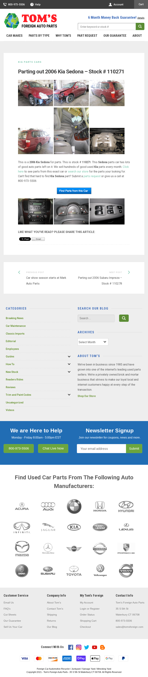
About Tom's (54, 602)
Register (95, 608)
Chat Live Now (53, 448)
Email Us (9, 602)
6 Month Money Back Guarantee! (116, 17)
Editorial (11, 341)
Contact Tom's (55, 608)
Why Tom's (63, 35)
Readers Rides (14, 379)
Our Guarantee (114, 35)
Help (37, 4)
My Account (86, 602)
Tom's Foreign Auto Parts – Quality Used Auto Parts (31, 21)
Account (118, 4)
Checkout (85, 626)
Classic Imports (15, 333)
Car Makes (14, 35)
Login (83, 608)
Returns (51, 620)
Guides (10, 356)
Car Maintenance (16, 325)
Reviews (11, 387)
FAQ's (7, 608)
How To (10, 364)
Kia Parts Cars (30, 62)
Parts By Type (39, 35)
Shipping (52, 614)
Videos (10, 410)
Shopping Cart (88, 620)
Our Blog (52, 626)
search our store (78, 171)
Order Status (87, 614)
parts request (92, 176)
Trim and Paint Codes (18, 394)
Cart (141, 4)
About (137, 35)
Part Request (87, 35)
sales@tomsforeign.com (129, 626)
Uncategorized (14, 402)
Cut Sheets (10, 614)
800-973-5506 (16, 4)
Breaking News (14, 318)
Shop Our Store (87, 396)
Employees (12, 348)
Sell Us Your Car (13, 626)
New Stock (12, 372)
